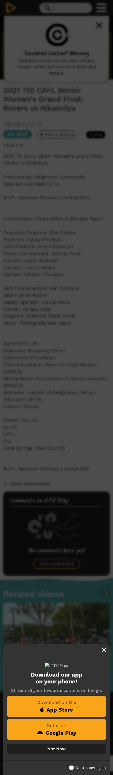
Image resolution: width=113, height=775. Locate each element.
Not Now (56, 748)
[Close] (104, 650)
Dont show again (91, 768)
